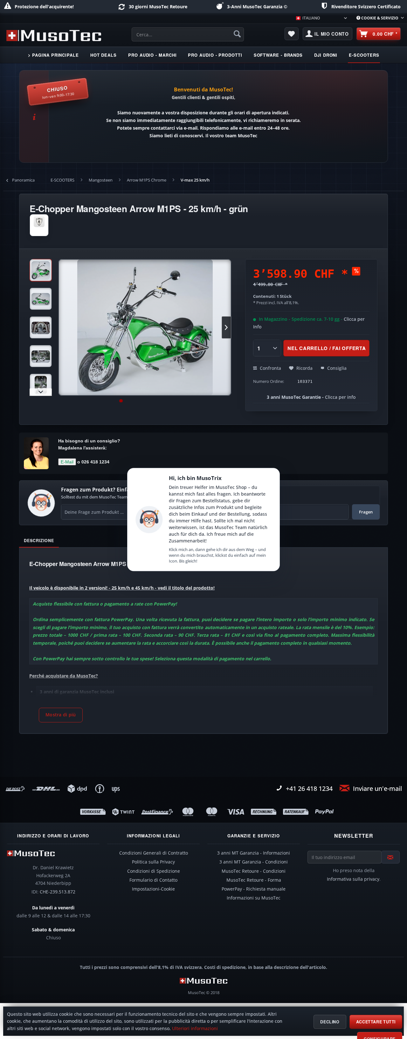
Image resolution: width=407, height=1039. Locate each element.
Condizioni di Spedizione (153, 871)
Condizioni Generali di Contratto (153, 853)
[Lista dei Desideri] (292, 33)
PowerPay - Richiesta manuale (254, 889)
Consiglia (336, 368)
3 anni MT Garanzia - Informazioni (253, 853)
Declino (329, 1022)
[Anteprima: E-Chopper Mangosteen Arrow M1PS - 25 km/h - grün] (41, 270)
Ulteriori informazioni (195, 1028)
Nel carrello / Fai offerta (326, 348)
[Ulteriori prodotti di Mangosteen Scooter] (39, 225)
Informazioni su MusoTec (253, 898)
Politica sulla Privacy (153, 862)
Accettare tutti (376, 1022)
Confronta (270, 368)
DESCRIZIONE (39, 540)
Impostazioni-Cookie (153, 889)
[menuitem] (378, 18)
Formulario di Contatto (153, 880)
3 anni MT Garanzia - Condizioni (253, 862)
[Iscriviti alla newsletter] (390, 857)
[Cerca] (237, 33)
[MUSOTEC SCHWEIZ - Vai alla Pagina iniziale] (53, 35)
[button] (61, 715)
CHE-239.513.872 (57, 892)
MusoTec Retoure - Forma (253, 880)
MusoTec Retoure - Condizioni (254, 871)
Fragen (366, 512)
